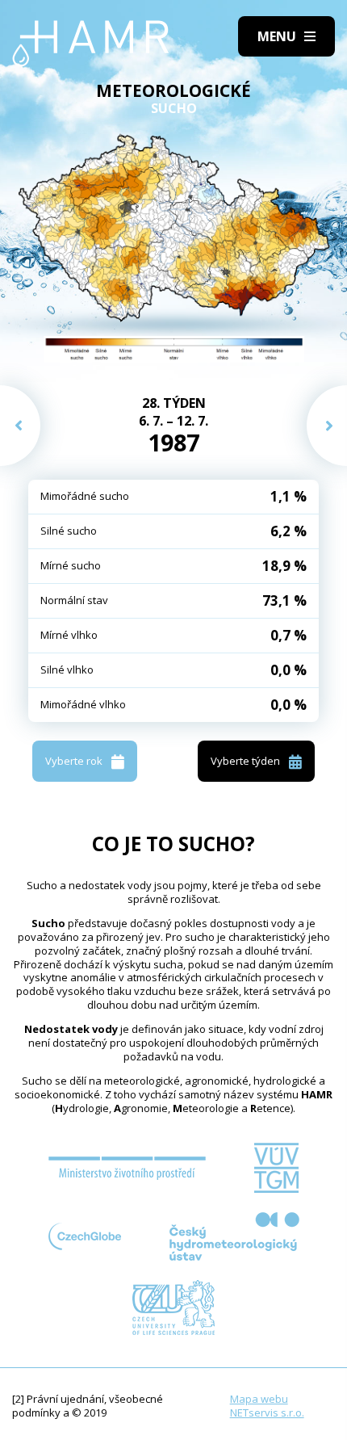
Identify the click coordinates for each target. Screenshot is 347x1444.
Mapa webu (259, 1399)
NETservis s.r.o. (267, 1412)
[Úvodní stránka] (90, 43)
